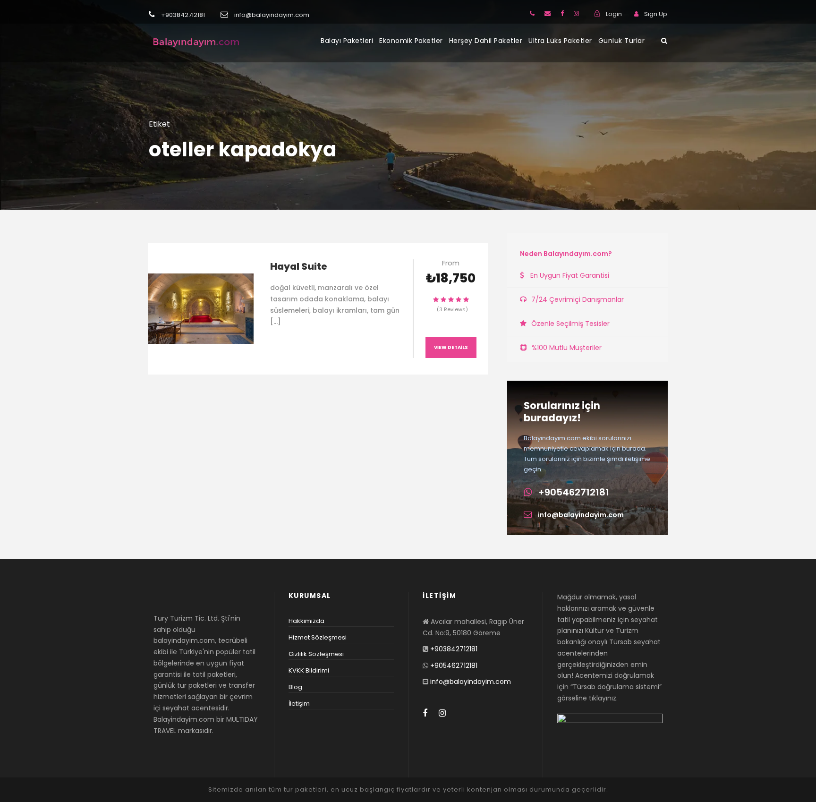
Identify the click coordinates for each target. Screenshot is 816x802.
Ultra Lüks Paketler (560, 40)
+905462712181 (573, 492)
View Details (451, 347)
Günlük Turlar (621, 40)
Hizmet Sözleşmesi (318, 637)
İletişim (299, 703)
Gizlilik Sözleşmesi (316, 653)
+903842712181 (453, 649)
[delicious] (532, 13)
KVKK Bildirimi (309, 670)
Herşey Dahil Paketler (486, 40)
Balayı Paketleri (347, 40)
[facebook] (562, 13)
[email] (547, 13)
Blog (295, 687)
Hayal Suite (298, 266)
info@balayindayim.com (581, 515)
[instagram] (576, 13)
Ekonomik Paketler (411, 40)
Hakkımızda (306, 620)
